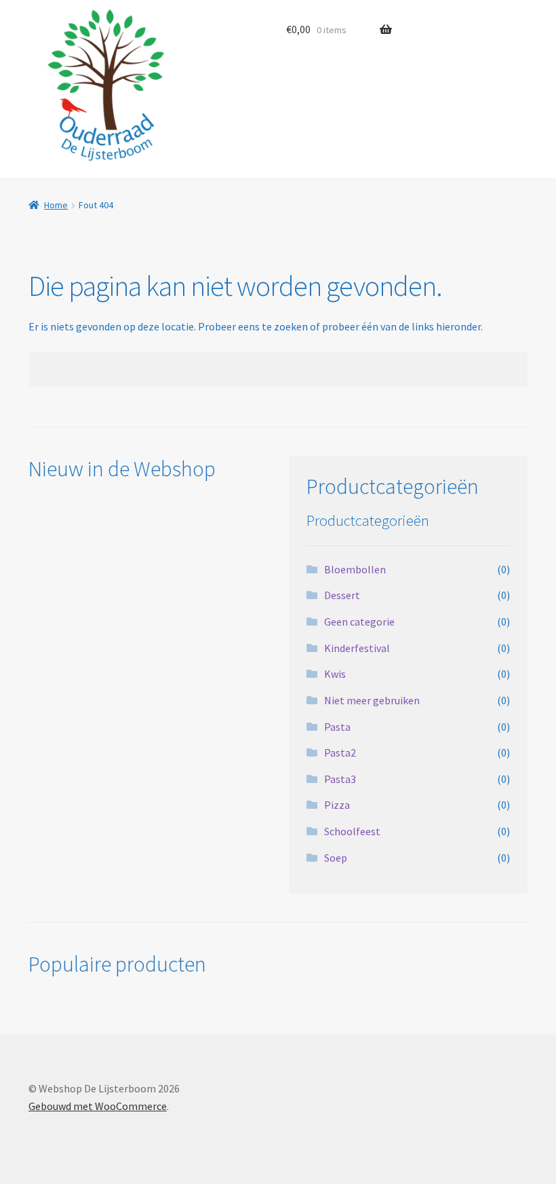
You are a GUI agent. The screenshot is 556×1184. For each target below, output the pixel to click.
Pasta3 (340, 779)
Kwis (335, 674)
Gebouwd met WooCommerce (97, 1106)
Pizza (337, 804)
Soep (335, 857)
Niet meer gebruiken (372, 700)
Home (56, 205)
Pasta (337, 726)
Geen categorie (359, 621)
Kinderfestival (357, 648)
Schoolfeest (352, 831)
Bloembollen (355, 569)
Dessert (342, 595)
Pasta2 (340, 752)
